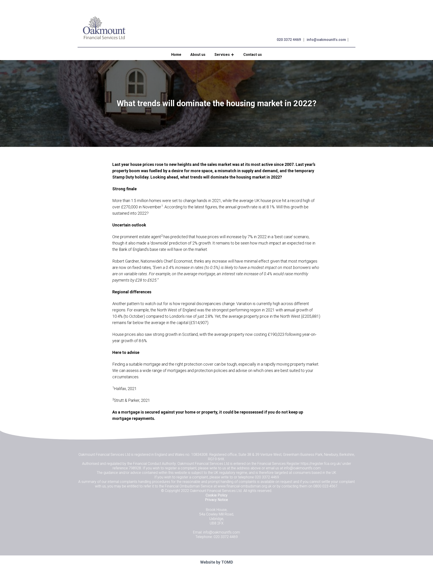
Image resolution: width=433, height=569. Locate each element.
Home (176, 54)
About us (197, 54)
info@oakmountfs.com (326, 40)
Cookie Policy (217, 495)
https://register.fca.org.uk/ (321, 463)
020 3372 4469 (289, 40)
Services (222, 54)
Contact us (252, 54)
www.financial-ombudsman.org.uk (245, 486)
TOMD (227, 562)
